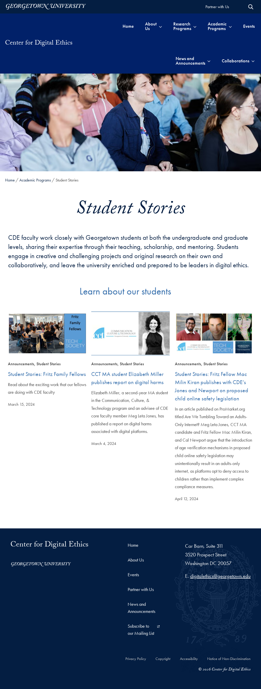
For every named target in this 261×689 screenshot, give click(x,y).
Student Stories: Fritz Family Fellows (47, 374)
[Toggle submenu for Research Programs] (195, 26)
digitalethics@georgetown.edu (220, 576)
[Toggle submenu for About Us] (160, 26)
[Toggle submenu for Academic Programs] (230, 26)
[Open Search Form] (251, 7)
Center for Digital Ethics (38, 43)
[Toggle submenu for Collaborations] (253, 61)
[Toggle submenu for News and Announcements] (209, 61)
